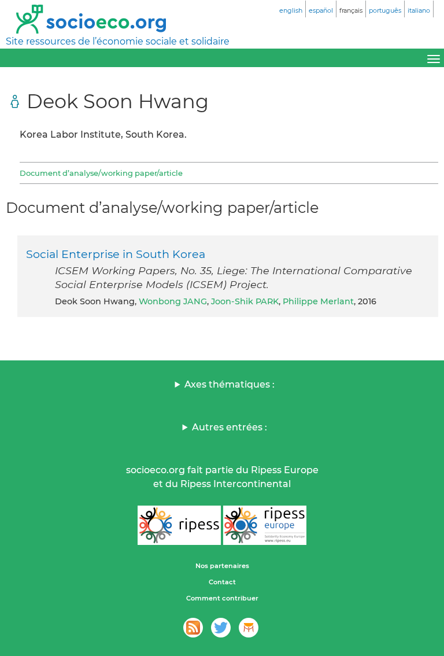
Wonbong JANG (173, 301)
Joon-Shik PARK (245, 301)
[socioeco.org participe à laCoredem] (248, 627)
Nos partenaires (222, 566)
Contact (222, 582)
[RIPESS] (179, 525)
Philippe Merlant (318, 301)
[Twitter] (221, 627)
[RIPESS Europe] (264, 525)
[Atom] (193, 627)
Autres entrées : (229, 427)
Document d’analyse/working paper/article (101, 173)
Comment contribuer (222, 598)
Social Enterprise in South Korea (115, 254)
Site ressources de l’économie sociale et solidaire (118, 41)
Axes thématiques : (229, 384)
